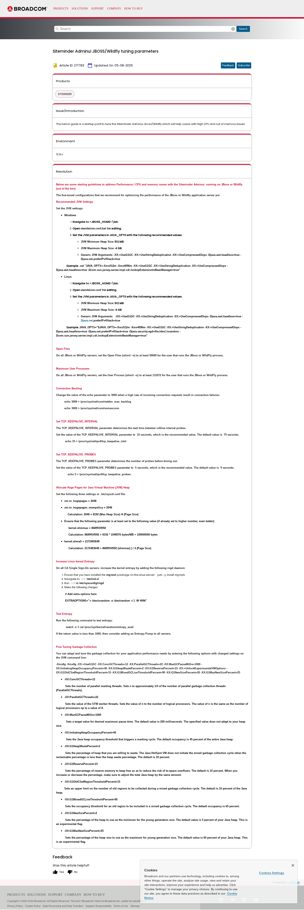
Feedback (228, 65)
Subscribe (244, 65)
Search (243, 28)
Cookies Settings (271, 872)
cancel (233, 29)
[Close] (293, 865)
